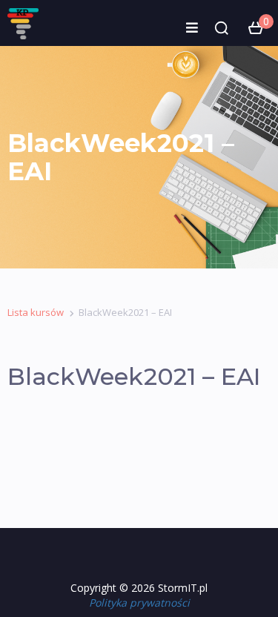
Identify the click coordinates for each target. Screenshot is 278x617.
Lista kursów (35, 312)
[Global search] (221, 28)
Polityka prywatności (139, 602)
